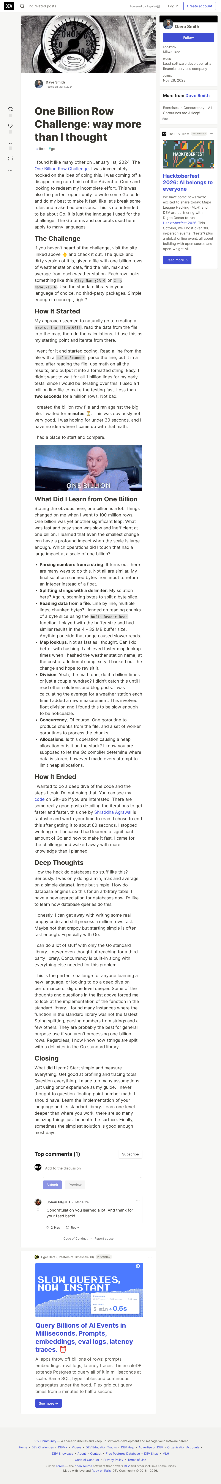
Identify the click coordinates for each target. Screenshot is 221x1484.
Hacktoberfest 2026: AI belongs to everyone (188, 182)
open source (83, 1466)
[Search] (22, 6)
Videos (76, 1447)
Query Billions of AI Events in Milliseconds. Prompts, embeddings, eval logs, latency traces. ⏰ (84, 1337)
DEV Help (127, 1447)
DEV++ (63, 1447)
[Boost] (10, 158)
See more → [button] (48, 1403)
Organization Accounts (183, 1447)
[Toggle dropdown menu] (137, 1200)
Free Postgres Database (123, 1453)
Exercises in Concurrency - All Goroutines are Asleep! (187, 112)
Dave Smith (55, 82)
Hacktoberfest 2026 (179, 223)
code (40, 799)
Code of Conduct (75, 1238)
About (81, 1453)
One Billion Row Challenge (62, 168)
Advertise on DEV (151, 1447)
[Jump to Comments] (10, 127)
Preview (75, 1185)
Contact (95, 1453)
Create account (199, 6)
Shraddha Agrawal (112, 812)
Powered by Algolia (143, 6)
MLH (166, 1453)
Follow (188, 37)
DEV (127, 1466)
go (52, 148)
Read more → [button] (177, 260)
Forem (60, 1466)
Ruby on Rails (101, 1470)
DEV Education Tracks (101, 1447)
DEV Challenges (43, 1447)
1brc (40, 148)
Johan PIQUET (59, 1202)
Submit (52, 1185)
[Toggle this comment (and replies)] (38, 1209)
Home (23, 1447)
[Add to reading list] (10, 143)
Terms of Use (137, 1460)
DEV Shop (151, 1453)
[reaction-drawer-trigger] (10, 111)
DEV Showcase (62, 1453)
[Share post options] (10, 170)
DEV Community (44, 1441)
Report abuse (104, 1238)
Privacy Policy (113, 1460)
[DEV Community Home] (8, 6)
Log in (173, 6)
